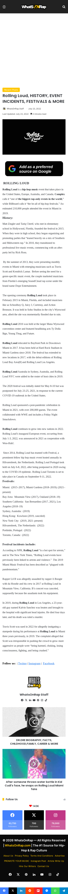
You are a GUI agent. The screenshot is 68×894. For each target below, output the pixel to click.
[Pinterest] (38, 700)
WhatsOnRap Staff (15, 108)
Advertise (60, 855)
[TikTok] (46, 700)
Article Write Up (56, 861)
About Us (8, 855)
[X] (26, 700)
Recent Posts (11, 89)
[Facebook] (22, 700)
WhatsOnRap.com (18, 845)
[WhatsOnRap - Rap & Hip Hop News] (34, 6)
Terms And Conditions (41, 855)
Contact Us (43, 866)
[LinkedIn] (30, 700)
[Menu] (4, 8)
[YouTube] (34, 700)
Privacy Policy (22, 855)
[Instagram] (42, 700)
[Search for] (64, 8)
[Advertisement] (34, 50)
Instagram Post (38, 861)
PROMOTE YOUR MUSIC (16, 861)
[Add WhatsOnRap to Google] (34, 175)
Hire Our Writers (27, 866)
